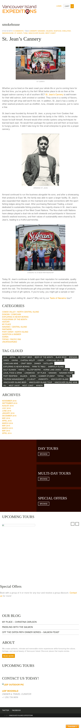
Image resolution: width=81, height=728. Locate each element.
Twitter (5, 710)
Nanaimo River (66, 372)
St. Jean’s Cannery (21, 39)
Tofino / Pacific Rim (11, 339)
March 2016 (7, 423)
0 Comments (18, 31)
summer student (46, 376)
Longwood (29, 372)
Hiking (21, 369)
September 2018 (9, 403)
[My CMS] (19, 9)
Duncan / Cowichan (11, 314)
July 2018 (6, 408)
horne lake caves (52, 369)
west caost (14, 385)
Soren (5, 336)
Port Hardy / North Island (15, 331)
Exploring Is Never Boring (15, 316)
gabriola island (56, 366)
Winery (39, 385)
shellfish (66, 31)
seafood (57, 31)
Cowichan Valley (54, 360)
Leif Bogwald (10, 690)
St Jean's (18, 33)
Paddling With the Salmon (17, 626)
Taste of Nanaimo (58, 297)
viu (4, 385)
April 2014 (6, 433)
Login (58, 6)
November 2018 (9, 400)
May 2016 (6, 418)
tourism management (13, 379)
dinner (37, 363)
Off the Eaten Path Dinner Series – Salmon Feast (30, 632)
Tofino (60, 376)
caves (6, 360)
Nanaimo (41, 31)
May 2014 (6, 430)
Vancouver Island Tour (40, 382)
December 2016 (9, 415)
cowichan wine (10, 363)
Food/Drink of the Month (14, 319)
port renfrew (10, 376)
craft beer (26, 363)
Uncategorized (9, 341)
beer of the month (44, 357)
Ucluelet (31, 379)
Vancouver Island (36, 33)
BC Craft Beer (25, 357)
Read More (8, 656)
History (6, 321)
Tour (68, 376)
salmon (49, 31)
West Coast (50, 33)
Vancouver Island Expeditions (21, 715)
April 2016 (6, 420)
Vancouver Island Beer (14, 382)
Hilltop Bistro (34, 369)
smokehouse (8, 33)
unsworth (43, 379)
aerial (12, 357)
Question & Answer (11, 334)
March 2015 (7, 428)
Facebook (16, 710)
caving (14, 360)
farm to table (39, 366)
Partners (6, 329)
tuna (25, 33)
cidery (40, 360)
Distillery (48, 363)
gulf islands (9, 369)
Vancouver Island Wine (65, 382)
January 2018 (8, 413)
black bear (61, 357)
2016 (5, 357)
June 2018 (6, 410)
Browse (44, 454)
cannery (33, 31)
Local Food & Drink (12, 372)
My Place (6, 324)
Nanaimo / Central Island (14, 326)
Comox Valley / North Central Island (20, 311)
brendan (73, 357)
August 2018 (8, 405)
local (66, 369)
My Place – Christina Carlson (19, 621)
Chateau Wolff (27, 360)
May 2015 (6, 425)
